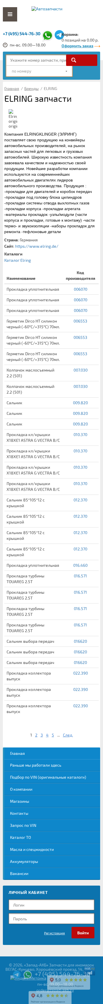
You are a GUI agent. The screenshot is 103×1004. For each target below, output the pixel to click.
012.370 (80, 499)
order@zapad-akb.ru (55, 990)
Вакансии (19, 873)
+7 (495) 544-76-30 (21, 33)
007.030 (81, 370)
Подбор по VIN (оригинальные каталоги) (48, 777)
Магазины (19, 801)
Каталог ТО (20, 837)
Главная (17, 753)
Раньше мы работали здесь (35, 765)
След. (68, 735)
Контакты (19, 813)
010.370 (80, 434)
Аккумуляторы (24, 861)
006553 (80, 321)
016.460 (80, 565)
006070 (80, 289)
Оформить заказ (77, 45)
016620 (80, 641)
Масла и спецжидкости (32, 849)
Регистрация (54, 933)
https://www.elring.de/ (36, 246)
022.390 (80, 673)
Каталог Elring (17, 260)
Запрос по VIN (23, 825)
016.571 (80, 575)
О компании (21, 789)
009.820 (80, 402)
